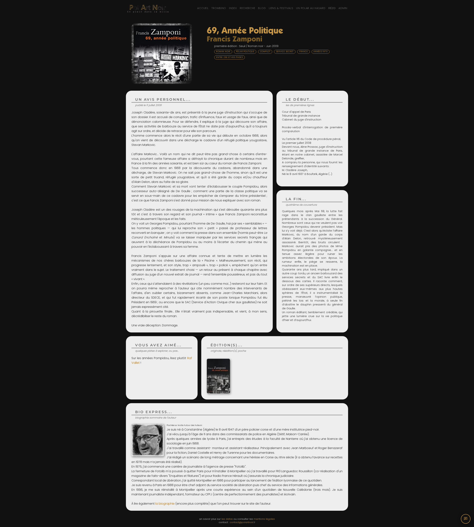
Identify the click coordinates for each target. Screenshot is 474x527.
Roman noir (223, 51)
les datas (227, 519)
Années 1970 (320, 51)
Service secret (285, 51)
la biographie (165, 503)
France (303, 51)
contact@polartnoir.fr (242, 522)
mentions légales (264, 519)
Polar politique (245, 51)
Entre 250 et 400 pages (229, 57)
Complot (265, 51)
